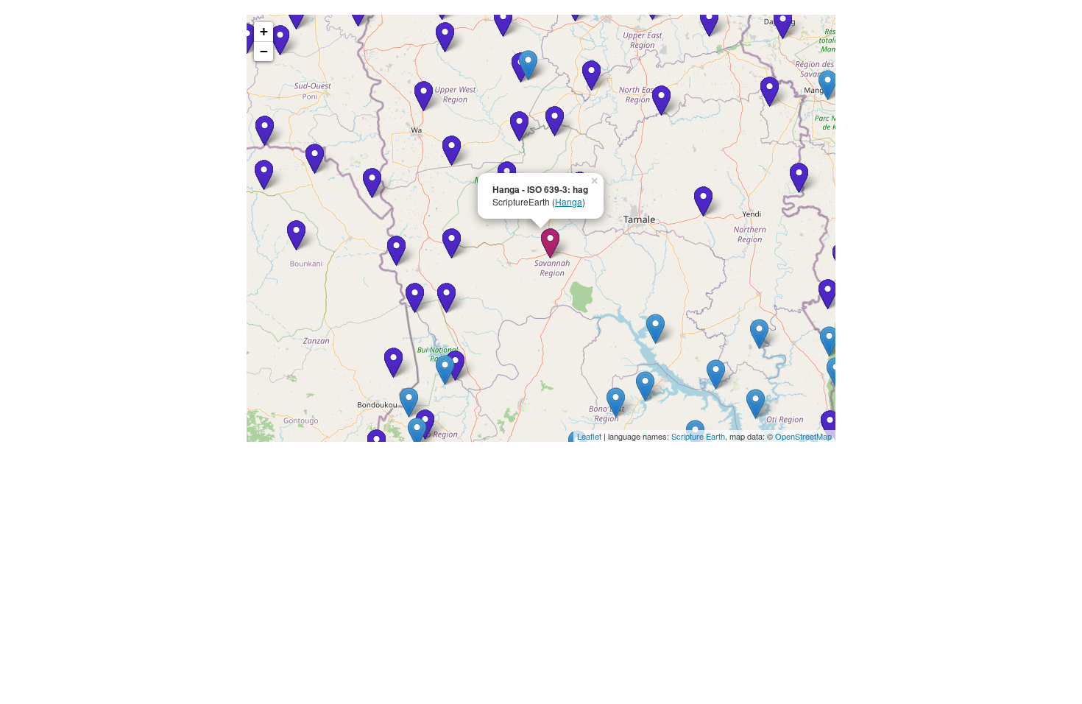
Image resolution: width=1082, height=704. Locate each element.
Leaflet (589, 436)
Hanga (568, 201)
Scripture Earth (698, 436)
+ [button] (264, 31)
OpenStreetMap (803, 436)
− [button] (264, 51)
